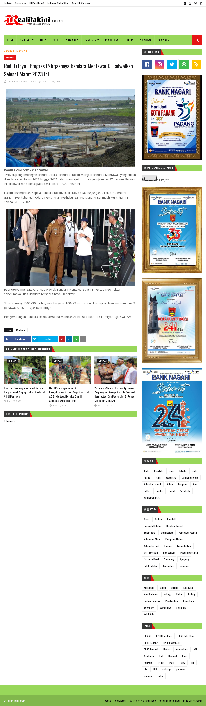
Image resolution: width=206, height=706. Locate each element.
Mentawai (21, 50)
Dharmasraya (167, 532)
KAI (195, 649)
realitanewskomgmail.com (21, 81)
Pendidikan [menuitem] (111, 40)
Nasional (172, 656)
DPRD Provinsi (151, 649)
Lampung (182, 484)
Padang (191, 594)
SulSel (147, 491)
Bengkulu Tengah (174, 526)
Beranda (9, 50)
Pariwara (148, 662)
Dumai (163, 587)
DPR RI (147, 636)
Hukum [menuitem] (129, 40)
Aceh (146, 471)
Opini (184, 656)
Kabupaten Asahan (188, 532)
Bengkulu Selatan (152, 526)
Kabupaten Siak (151, 546)
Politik (161, 662)
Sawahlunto (165, 607)
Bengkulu (158, 471)
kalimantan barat (152, 497)
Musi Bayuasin (151, 552)
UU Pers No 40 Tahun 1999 (143, 700)
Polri (171, 662)
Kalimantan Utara (190, 477)
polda (160, 676)
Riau (195, 484)
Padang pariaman (189, 552)
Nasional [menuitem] (25, 40)
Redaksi (8, 3)
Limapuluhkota (184, 546)
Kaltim (170, 484)
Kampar (168, 546)
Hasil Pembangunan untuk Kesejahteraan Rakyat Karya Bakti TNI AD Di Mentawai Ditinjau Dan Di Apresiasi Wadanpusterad (69, 394)
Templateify (19, 700)
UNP (155, 669)
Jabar (171, 471)
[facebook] (185, 3)
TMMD (182, 662)
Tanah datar (168, 566)
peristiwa (180, 669)
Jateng (147, 477)
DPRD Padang (151, 642)
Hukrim (166, 649)
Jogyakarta (171, 477)
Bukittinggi (149, 587)
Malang (167, 594)
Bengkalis (172, 519)
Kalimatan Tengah (152, 484)
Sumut (172, 491)
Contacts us (20, 3)
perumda (148, 676)
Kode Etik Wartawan (81, 3)
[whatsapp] (200, 3)
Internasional (182, 649)
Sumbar (159, 491)
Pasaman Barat (151, 559)
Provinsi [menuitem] (70, 40)
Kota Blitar (188, 587)
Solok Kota (149, 614)
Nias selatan (169, 552)
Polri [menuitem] (56, 40)
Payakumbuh (171, 601)
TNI (192, 662)
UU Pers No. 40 (36, 3)
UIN (145, 669)
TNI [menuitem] (41, 40)
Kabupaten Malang (174, 539)
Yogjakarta (185, 491)
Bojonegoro (149, 532)
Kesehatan (149, 656)
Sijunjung (184, 559)
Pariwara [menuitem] (163, 40)
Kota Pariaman (151, 594)
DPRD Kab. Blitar (186, 636)
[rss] (196, 64)
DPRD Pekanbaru (171, 642)
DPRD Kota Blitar (164, 636)
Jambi (194, 471)
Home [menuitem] (10, 40)
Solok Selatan (150, 566)
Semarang (169, 559)
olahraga (166, 669)
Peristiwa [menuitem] (145, 40)
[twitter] (195, 3)
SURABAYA (149, 607)
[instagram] (190, 3)
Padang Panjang (152, 601)
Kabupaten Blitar (152, 539)
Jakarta (182, 471)
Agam (146, 519)
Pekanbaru (188, 601)
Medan (179, 594)
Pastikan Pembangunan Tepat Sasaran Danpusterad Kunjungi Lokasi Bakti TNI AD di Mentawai (24, 392)
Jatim (158, 477)
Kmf (161, 656)
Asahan (158, 519)
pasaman (184, 566)
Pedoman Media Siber (58, 3)
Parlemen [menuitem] (90, 40)
